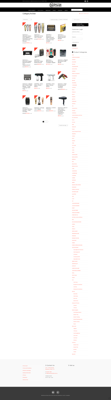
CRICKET (73, 59)
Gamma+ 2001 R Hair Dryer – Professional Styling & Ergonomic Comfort (62, 111)
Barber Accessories (76, 73)
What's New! (74, 275)
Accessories (74, 75)
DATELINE (74, 180)
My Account (25, 365)
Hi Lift (73, 198)
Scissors (75, 305)
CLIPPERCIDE (74, 173)
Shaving (73, 64)
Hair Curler (76, 335)
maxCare (74, 87)
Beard (73, 94)
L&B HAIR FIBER (75, 210)
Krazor (73, 129)
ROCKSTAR (74, 240)
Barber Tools (76, 314)
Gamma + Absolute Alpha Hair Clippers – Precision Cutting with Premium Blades (27, 38)
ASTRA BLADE (74, 154)
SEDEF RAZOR (74, 261)
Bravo (73, 89)
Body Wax (75, 293)
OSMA (73, 226)
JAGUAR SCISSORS (75, 205)
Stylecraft (74, 126)
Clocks (75, 351)
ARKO (73, 152)
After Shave (76, 296)
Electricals (74, 326)
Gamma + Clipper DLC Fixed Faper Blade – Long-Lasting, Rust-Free (27, 86)
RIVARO (73, 140)
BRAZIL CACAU (75, 166)
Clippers (75, 328)
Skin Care (75, 298)
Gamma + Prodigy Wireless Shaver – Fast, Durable (27, 109)
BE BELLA (74, 159)
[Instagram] (87, 1)
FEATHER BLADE (75, 191)
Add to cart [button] (28, 31)
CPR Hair (73, 103)
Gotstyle (73, 110)
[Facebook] (85, 1)
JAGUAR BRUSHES (75, 203)
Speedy (73, 80)
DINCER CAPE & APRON (76, 184)
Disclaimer (25, 377)
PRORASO (74, 235)
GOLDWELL (74, 82)
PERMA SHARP (74, 231)
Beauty (73, 291)
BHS (73, 161)
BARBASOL (74, 101)
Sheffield (73, 71)
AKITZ (73, 147)
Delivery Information (27, 372)
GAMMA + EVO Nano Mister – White (50, 85)
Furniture (74, 342)
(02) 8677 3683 (44, 1)
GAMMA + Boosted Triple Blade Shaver (38, 61)
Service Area (25, 379)
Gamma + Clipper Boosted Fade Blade (63, 61)
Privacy (24, 375)
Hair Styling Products (77, 312)
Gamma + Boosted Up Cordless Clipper (50, 61)
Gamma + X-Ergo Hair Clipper (39, 108)
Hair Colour (76, 282)
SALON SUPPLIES (75, 247)
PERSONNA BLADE (75, 233)
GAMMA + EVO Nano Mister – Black (38, 85)
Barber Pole (76, 347)
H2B (73, 196)
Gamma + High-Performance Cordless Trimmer (62, 85)
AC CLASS (74, 145)
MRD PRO (74, 133)
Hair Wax (75, 286)
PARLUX (73, 228)
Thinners (75, 307)
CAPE (73, 168)
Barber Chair (76, 344)
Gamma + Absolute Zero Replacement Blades (62, 36)
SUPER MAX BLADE (75, 268)
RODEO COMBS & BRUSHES (77, 245)
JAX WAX (74, 78)
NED (73, 219)
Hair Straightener (77, 333)
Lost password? (75, 48)
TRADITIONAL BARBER (76, 270)
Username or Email (75, 31)
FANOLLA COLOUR (75, 189)
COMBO (73, 177)
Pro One (73, 122)
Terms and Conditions (27, 368)
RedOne (73, 96)
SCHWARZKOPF (75, 66)
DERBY (73, 182)
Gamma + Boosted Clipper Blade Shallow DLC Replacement (27, 62)
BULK (73, 138)
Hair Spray (75, 254)
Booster (75, 349)
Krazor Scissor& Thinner (76, 131)
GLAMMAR (74, 194)
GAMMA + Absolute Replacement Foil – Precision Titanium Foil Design (50, 38)
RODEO (73, 242)
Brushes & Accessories (78, 284)
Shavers (75, 340)
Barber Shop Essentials (78, 319)
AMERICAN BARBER (76, 57)
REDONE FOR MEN (75, 238)
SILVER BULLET (75, 263)
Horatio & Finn (74, 108)
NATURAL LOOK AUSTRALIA (77, 217)
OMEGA (73, 224)
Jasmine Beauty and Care (77, 115)
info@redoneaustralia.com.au (35, 1)
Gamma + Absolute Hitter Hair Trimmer (38, 36)
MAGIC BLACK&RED (75, 212)
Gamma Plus (74, 68)
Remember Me (76, 42)
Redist (73, 277)
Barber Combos (76, 321)
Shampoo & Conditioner (78, 289)
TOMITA (73, 136)
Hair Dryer (75, 337)
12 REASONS (74, 85)
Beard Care (76, 300)
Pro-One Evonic (75, 117)
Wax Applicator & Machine (78, 249)
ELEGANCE (74, 187)
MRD (73, 124)
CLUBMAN (74, 175)
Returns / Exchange (27, 370)
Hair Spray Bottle (77, 256)
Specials (73, 354)
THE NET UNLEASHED (66, 395)
